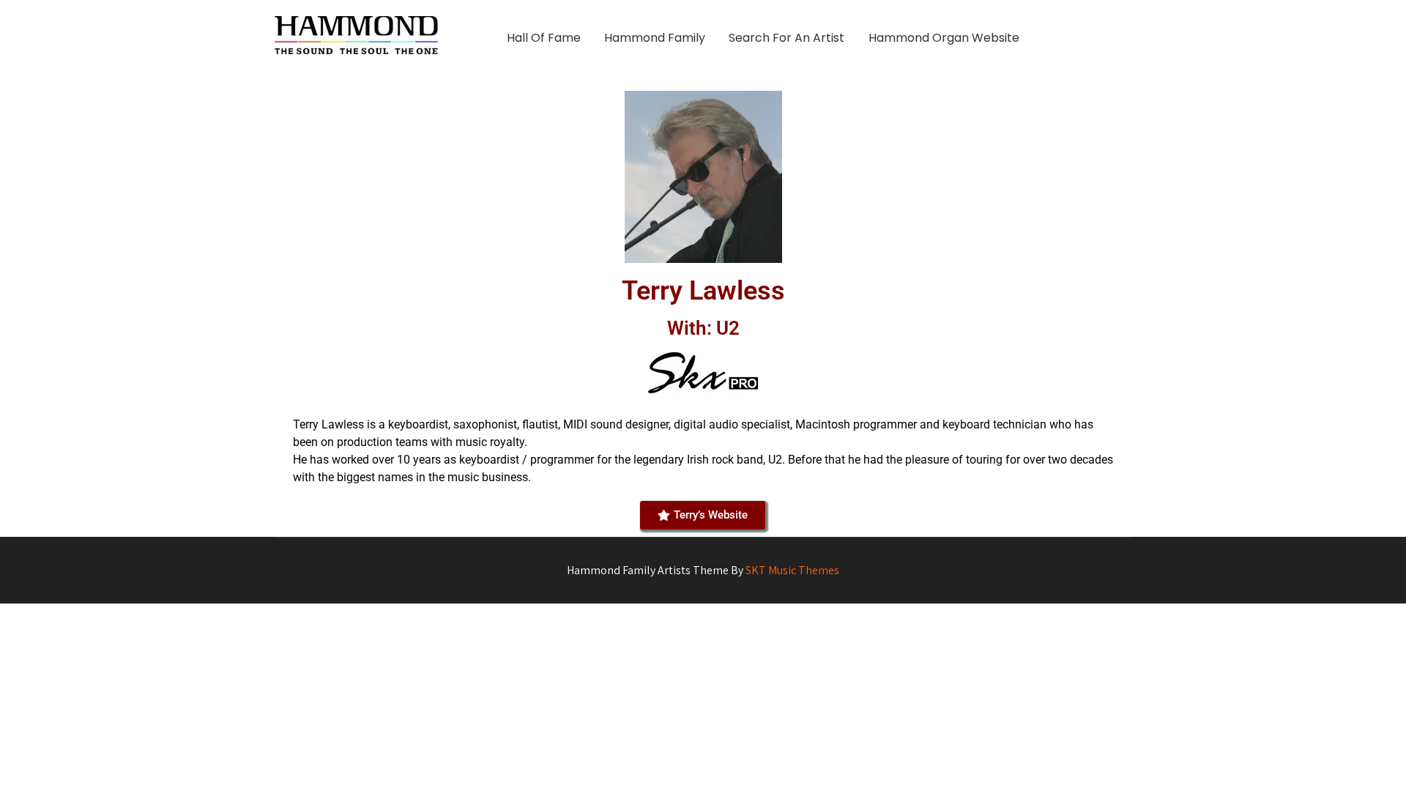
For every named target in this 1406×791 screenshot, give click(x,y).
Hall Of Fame (544, 37)
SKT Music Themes (792, 570)
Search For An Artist (786, 37)
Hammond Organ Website (943, 37)
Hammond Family (654, 37)
